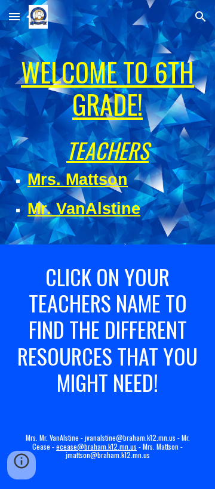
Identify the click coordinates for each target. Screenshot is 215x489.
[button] (14, 16)
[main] (107, 88)
